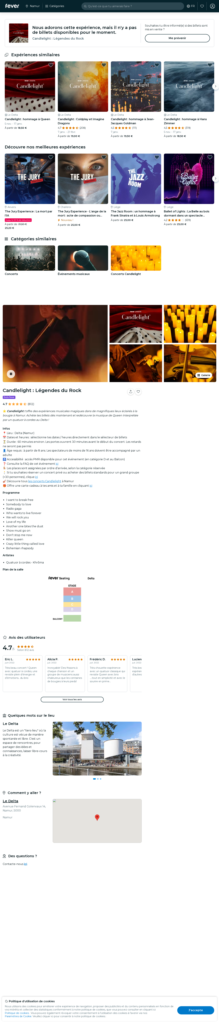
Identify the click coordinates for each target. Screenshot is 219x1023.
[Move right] (215, 86)
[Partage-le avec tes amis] (130, 391)
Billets (181, 402)
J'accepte (196, 1010)
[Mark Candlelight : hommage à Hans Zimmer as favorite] (210, 65)
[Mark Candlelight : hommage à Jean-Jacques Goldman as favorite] (157, 65)
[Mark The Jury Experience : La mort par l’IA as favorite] (51, 157)
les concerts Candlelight (44, 481)
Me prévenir (177, 38)
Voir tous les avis (72, 699)
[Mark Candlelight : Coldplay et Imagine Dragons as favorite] (104, 65)
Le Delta (10, 801)
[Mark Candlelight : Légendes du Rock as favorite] (138, 391)
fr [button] (193, 6)
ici (57, 463)
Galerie (205, 375)
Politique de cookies (17, 1013)
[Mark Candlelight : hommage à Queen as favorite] (51, 65)
